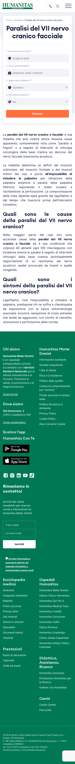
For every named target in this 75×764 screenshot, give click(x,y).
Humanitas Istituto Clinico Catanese (54, 644)
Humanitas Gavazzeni (52, 616)
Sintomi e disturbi (13, 621)
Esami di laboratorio (14, 655)
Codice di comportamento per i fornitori (54, 387)
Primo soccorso (12, 606)
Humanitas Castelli (50, 611)
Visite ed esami (12, 665)
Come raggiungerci (14, 422)
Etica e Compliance (50, 375)
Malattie (18, 20)
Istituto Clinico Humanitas (54, 595)
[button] (68, 6)
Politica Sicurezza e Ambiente (51, 406)
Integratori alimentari (15, 595)
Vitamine (8, 637)
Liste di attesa (47, 370)
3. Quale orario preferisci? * (19, 80)
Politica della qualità (51, 380)
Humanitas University (51, 672)
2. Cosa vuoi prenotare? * (18, 66)
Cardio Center (47, 704)
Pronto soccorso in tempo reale (54, 397)
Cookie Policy (47, 418)
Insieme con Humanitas (53, 687)
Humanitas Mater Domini (53, 590)
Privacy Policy (47, 413)
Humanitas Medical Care (53, 606)
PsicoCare (45, 709)
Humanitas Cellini (49, 621)
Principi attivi (10, 611)
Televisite (8, 660)
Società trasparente (51, 364)
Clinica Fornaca (48, 627)
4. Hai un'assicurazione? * (18, 95)
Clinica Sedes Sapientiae (54, 637)
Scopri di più (10, 394)
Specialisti (9, 627)
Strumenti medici (13, 632)
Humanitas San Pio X (51, 600)
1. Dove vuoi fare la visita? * (19, 51)
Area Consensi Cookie (52, 423)
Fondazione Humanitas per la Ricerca (55, 680)
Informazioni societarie (52, 359)
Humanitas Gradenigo (52, 632)
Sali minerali (10, 616)
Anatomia (8, 590)
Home (9, 20)
